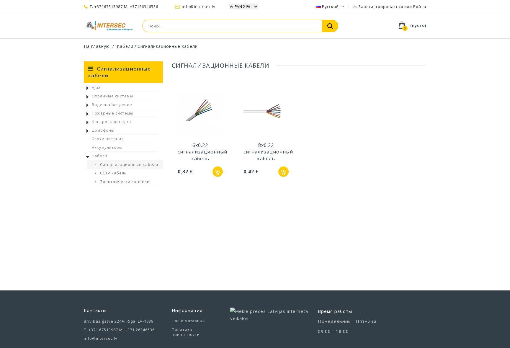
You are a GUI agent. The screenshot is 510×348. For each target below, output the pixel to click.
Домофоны (103, 130)
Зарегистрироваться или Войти (391, 6)
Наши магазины (189, 321)
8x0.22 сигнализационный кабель (268, 152)
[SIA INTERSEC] (108, 26)
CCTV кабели (113, 173)
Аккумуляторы (107, 147)
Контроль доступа (111, 121)
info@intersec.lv (198, 6)
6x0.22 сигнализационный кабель (202, 152)
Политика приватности (186, 332)
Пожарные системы (112, 113)
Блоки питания (108, 138)
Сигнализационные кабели (128, 164)
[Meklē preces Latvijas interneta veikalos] (269, 321)
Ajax (96, 87)
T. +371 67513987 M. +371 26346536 (119, 329)
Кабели (99, 156)
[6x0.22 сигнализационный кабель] (200, 114)
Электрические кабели (124, 181)
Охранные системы (112, 96)
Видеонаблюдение (112, 104)
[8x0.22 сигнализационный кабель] (266, 114)
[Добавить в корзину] (217, 171)
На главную (97, 46)
